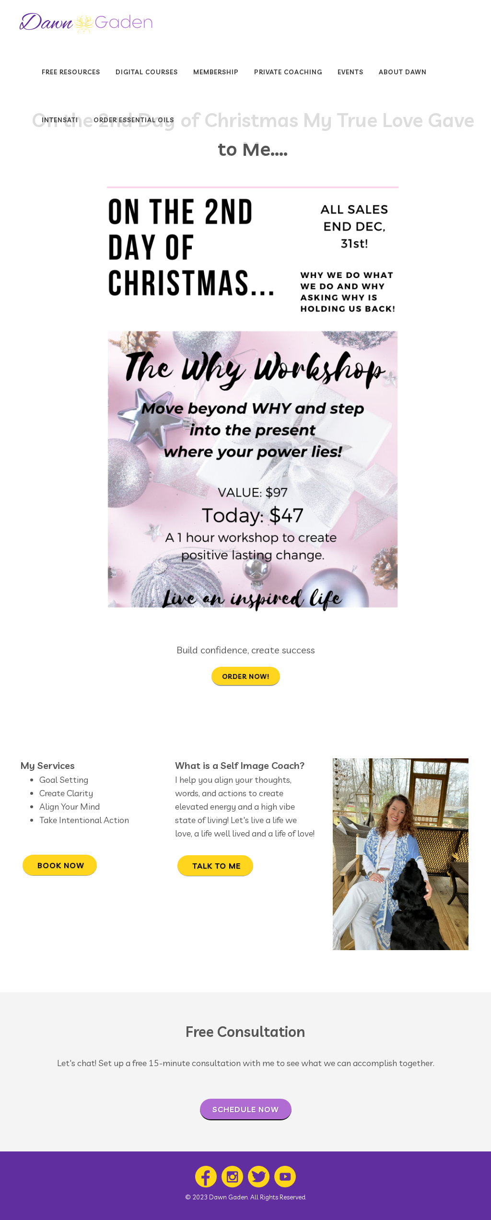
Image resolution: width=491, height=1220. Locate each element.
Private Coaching (288, 72)
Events (350, 72)
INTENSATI (60, 120)
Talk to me (215, 866)
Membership (216, 72)
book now (59, 865)
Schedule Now (245, 1109)
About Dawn (403, 72)
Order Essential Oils (134, 120)
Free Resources (71, 72)
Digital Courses (147, 72)
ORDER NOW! (245, 676)
